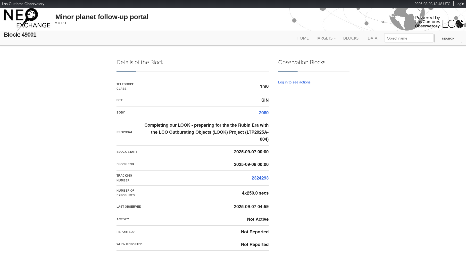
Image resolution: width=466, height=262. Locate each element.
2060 (264, 112)
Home (303, 38)
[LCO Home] (439, 26)
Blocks (350, 38)
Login (460, 3)
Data (372, 38)
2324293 (260, 178)
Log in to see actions (294, 81)
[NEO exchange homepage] (27, 15)
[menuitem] (448, 38)
